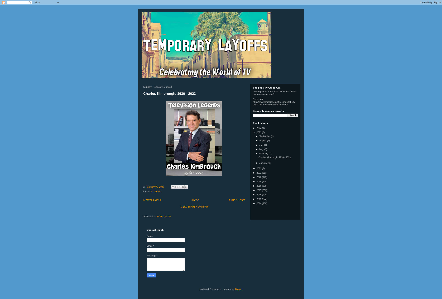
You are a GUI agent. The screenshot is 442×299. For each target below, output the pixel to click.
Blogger (239, 289)
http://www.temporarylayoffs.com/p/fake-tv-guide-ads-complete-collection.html (274, 103)
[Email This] (173, 187)
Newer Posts (152, 200)
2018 (259, 186)
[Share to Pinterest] (186, 187)
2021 (259, 172)
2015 (259, 199)
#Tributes (156, 191)
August (263, 140)
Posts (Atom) (164, 216)
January (263, 163)
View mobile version (194, 207)
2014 (259, 203)
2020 (259, 177)
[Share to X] (179, 187)
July (261, 145)
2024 (259, 128)
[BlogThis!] (176, 187)
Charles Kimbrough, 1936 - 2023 (169, 93)
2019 (259, 181)
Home (195, 200)
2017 (259, 190)
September (265, 136)
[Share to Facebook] (183, 187)
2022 (259, 168)
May (261, 149)
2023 (259, 132)
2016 (259, 194)
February (264, 153)
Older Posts (237, 200)
